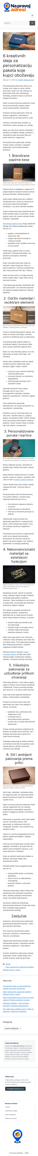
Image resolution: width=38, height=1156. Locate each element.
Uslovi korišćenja (10, 1114)
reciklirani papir (14, 371)
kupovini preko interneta (23, 480)
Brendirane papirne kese (12, 224)
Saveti (8, 964)
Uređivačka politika (11, 1111)
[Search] (32, 23)
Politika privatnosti (11, 1118)
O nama (7, 1107)
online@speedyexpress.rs (15, 1089)
